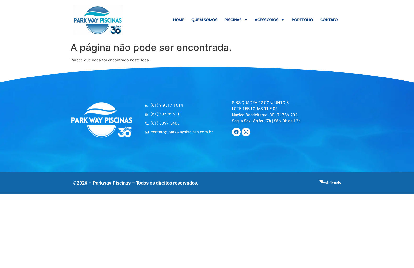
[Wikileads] (330, 183)
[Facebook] (236, 132)
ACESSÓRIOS (266, 20)
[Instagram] (246, 132)
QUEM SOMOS (204, 20)
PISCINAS (233, 20)
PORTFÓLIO (302, 20)
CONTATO (329, 20)
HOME (178, 20)
